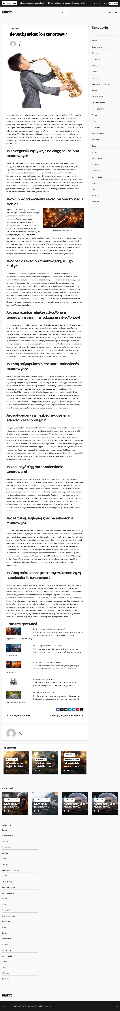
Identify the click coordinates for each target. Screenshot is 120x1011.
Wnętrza (95, 195)
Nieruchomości (98, 102)
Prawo (94, 121)
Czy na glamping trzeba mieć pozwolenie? (74, 806)
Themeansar (46, 1006)
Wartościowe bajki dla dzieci (15, 765)
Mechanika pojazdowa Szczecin (11, 806)
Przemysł (96, 127)
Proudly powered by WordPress (13, 1006)
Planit (7, 12)
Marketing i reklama (100, 84)
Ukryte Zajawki (72, 759)
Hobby (95, 71)
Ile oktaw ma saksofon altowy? (46, 662)
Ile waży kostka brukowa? (44, 693)
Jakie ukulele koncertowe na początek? (73, 766)
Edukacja (16, 29)
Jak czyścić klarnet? (20, 715)
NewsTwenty (35, 1006)
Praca (94, 115)
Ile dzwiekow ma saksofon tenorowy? (49, 629)
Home (64, 12)
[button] (110, 12)
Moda (94, 90)
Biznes (94, 40)
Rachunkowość (98, 133)
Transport (96, 164)
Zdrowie (95, 201)
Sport (94, 152)
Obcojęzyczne (98, 109)
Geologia (96, 65)
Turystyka (96, 170)
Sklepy (94, 146)
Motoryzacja (97, 96)
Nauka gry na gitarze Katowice (65, 715)
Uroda (94, 183)
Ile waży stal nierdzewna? (44, 679)
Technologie (97, 158)
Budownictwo (98, 47)
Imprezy (95, 78)
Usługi (94, 189)
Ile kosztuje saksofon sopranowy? (47, 646)
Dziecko (95, 53)
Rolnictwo (96, 140)
